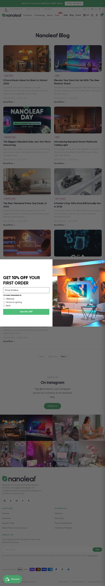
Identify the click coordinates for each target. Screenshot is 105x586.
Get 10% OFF (26, 312)
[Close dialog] (102, 261)
